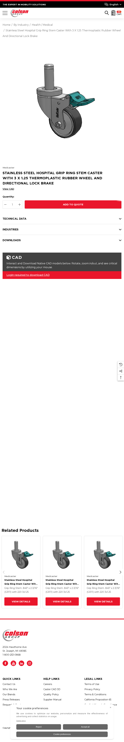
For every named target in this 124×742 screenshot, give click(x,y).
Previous (3, 572)
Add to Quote (73, 204)
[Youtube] (13, 663)
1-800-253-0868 (12, 654)
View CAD (8, 189)
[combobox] (112, 4)
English (114, 4)
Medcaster (8, 167)
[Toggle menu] (5, 13)
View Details (21, 601)
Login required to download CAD (28, 275)
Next (120, 572)
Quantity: (8, 196)
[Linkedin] (21, 663)
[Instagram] (29, 663)
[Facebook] (5, 663)
